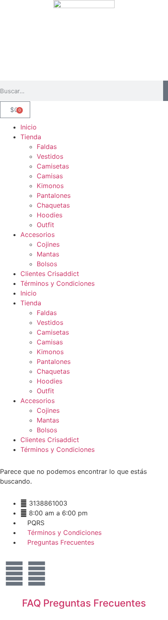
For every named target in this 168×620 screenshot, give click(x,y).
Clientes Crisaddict (49, 273)
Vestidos (50, 156)
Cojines (48, 244)
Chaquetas (53, 205)
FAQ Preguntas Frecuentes (84, 603)
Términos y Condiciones (57, 283)
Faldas (47, 146)
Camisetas (53, 166)
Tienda (30, 137)
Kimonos (50, 186)
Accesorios (37, 234)
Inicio (28, 127)
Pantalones (54, 195)
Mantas (48, 254)
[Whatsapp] (37, 573)
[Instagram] (14, 573)
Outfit (45, 225)
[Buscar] (165, 91)
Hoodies (49, 215)
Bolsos (47, 264)
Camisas (50, 176)
